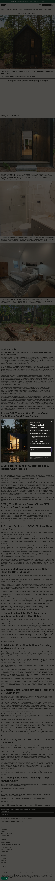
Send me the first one (40, 454)
